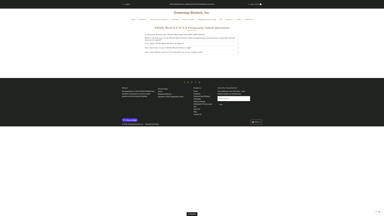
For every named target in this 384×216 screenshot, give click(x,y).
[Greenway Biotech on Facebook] (184, 82)
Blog (239, 19)
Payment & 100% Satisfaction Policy (171, 97)
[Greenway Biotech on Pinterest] (195, 82)
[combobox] (145, 4)
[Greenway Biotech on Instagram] (188, 82)
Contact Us (249, 19)
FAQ (221, 19)
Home (133, 19)
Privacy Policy (163, 89)
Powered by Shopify (152, 124)
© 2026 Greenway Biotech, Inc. (133, 124)
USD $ (256, 122)
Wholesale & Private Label (207, 19)
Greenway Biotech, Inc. (192, 13)
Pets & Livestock (188, 19)
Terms (160, 91)
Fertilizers (142, 19)
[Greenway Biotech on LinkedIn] (199, 82)
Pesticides (175, 19)
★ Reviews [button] (192, 214)
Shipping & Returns (164, 94)
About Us (229, 19)
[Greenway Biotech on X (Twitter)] (192, 82)
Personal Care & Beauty (159, 19)
